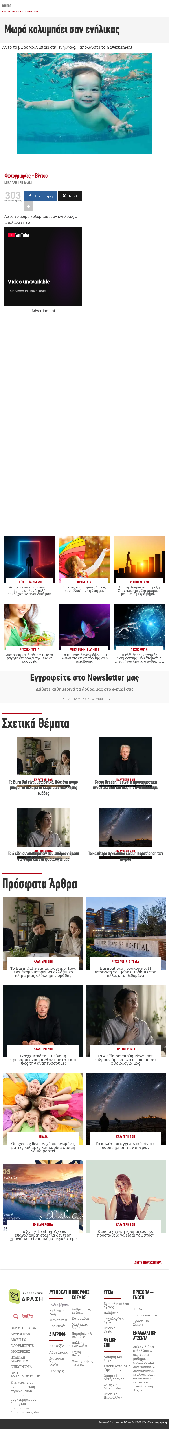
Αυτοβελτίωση (62, 1292)
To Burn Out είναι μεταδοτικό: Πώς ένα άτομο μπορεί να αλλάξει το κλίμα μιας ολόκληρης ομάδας (43, 788)
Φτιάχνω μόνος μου (113, 1386)
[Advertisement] (43, 381)
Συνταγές (56, 1370)
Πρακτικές (57, 1326)
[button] (148, 1263)
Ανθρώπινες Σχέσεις (81, 1311)
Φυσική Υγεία (109, 1329)
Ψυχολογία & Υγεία (125, 962)
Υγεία (108, 1292)
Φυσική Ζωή (110, 1342)
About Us (18, 1339)
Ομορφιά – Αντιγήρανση (114, 1377)
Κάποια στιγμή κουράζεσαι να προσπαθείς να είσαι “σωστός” (125, 1233)
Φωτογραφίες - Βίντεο (20, 11)
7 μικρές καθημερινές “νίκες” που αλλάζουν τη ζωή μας (84, 589)
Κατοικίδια (80, 1318)
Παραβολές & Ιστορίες (82, 1335)
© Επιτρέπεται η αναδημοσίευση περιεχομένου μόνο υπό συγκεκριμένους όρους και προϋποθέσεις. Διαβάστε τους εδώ (25, 1397)
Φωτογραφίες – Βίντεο (82, 1363)
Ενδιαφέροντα (125, 1049)
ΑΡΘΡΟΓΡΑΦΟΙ (21, 1333)
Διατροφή (58, 1334)
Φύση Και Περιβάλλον (113, 1395)
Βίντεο (6, 6)
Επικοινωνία (21, 1366)
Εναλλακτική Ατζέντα (145, 1335)
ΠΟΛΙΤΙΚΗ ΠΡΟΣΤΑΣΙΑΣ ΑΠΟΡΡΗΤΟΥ (84, 699)
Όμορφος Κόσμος (80, 1295)
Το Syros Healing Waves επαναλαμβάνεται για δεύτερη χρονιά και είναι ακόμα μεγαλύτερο (43, 1235)
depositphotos (23, 1328)
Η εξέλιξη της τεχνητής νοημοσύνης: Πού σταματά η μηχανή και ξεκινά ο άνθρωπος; (139, 657)
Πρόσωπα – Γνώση (143, 1295)
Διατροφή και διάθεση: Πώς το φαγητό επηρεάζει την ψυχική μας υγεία (29, 657)
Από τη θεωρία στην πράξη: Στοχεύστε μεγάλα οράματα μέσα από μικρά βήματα (139, 590)
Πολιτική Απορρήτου (19, 1359)
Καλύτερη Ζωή (43, 962)
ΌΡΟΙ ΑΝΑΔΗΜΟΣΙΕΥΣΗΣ (25, 1374)
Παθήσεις (111, 1313)
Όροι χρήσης (20, 1351)
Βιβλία (43, 1137)
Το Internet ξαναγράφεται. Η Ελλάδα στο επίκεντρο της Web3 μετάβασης (84, 657)
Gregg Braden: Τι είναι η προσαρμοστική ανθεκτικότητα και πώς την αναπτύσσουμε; (43, 1059)
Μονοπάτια (58, 1320)
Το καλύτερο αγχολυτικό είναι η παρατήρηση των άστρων (126, 1145)
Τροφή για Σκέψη (141, 1322)
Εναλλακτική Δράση (18, 183)
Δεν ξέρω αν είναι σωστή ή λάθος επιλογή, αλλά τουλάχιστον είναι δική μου (29, 590)
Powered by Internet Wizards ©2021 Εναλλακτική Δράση (133, 1422)
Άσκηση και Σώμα (113, 1358)
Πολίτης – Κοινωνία (79, 1344)
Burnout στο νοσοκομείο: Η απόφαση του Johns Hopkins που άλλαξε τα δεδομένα (125, 972)
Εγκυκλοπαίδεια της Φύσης (117, 1368)
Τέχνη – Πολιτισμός (80, 1353)
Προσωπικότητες (146, 1315)
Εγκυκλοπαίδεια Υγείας (116, 1305)
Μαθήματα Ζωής (80, 1326)
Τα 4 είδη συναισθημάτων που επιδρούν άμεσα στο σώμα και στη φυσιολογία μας (125, 1059)
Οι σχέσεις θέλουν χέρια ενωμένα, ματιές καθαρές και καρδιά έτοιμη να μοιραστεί (43, 1147)
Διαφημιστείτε (22, 1345)
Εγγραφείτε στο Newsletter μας (84, 678)
